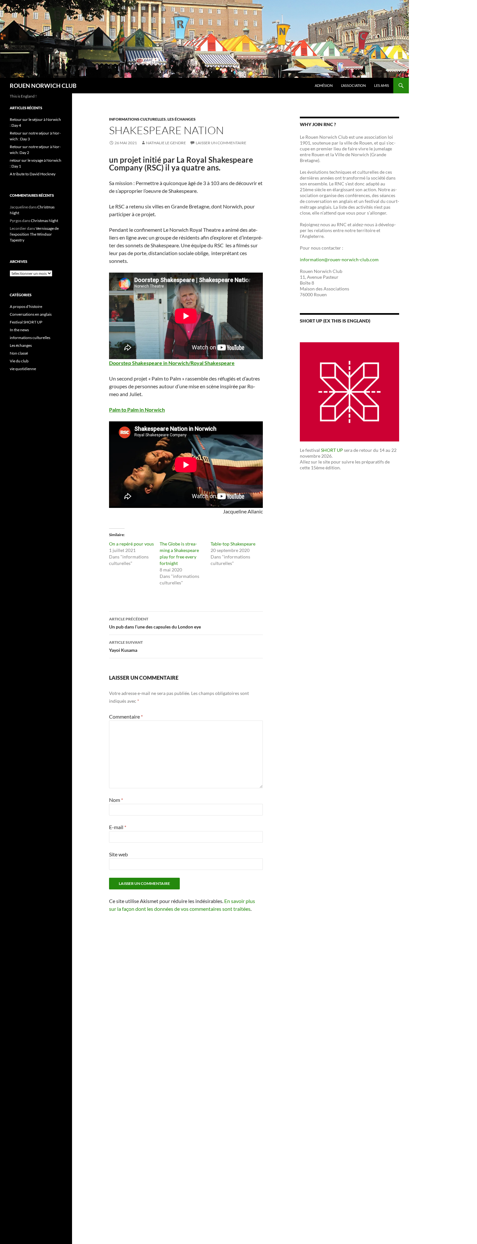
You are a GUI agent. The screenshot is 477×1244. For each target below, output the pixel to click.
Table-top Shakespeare (233, 543)
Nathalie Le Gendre (166, 142)
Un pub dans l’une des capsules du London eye (155, 622)
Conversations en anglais (31, 314)
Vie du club (19, 360)
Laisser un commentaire (221, 142)
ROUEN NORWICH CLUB (43, 85)
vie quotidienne (23, 368)
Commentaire (126, 716)
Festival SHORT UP (26, 322)
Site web (118, 854)
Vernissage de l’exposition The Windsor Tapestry (34, 234)
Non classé (19, 353)
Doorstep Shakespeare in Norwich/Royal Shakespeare (172, 363)
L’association (353, 85)
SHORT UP (332, 450)
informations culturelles (137, 119)
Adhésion (324, 85)
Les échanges (181, 119)
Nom (116, 800)
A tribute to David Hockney (32, 173)
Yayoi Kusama (126, 646)
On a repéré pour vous (131, 543)
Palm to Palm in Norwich (137, 409)
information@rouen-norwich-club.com (339, 259)
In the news (19, 329)
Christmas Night (44, 220)
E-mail (117, 827)
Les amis (381, 85)
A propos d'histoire (26, 306)
